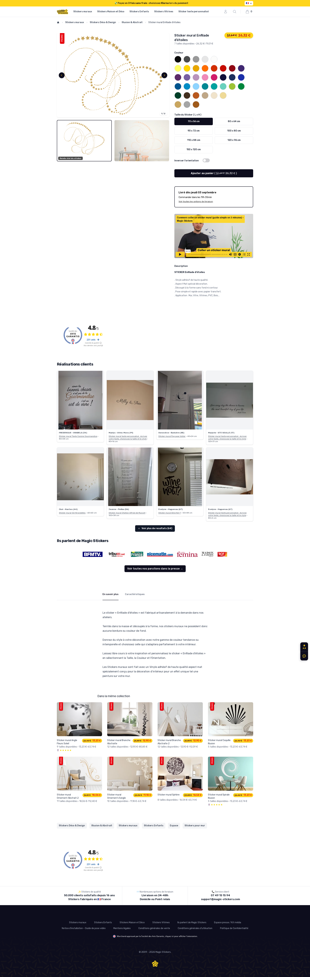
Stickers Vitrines (163, 11)
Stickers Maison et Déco (110, 11)
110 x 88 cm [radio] (193, 140)
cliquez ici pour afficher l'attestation (181, 936)
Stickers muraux (82, 11)
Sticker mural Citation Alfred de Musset (127, 513)
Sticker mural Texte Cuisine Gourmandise (78, 436)
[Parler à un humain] (303, 655)
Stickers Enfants (139, 11)
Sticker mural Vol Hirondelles (72, 513)
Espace (174, 825)
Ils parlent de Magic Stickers (191, 922)
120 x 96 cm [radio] (234, 140)
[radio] (178, 59)
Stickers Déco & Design (103, 22)
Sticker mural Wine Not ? (169, 513)
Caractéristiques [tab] (135, 594)
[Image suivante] (164, 75)
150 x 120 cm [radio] (193, 149)
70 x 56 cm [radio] (194, 121)
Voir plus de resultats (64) (157, 528)
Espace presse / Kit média (227, 922)
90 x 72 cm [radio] (194, 130)
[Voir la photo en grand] (80, 400)
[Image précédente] (62, 75)
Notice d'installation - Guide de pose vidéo (84, 928)
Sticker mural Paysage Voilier (172, 436)
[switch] (206, 160)
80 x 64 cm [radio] (234, 121)
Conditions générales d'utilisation (195, 928)
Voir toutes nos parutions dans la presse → (155, 568)
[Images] (113, 75)
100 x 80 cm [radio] (234, 130)
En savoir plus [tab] (111, 594)
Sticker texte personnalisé (193, 11)
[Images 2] (141, 140)
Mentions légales (122, 928)
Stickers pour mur (195, 825)
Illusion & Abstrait (132, 22)
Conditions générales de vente (154, 928)
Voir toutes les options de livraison (196, 201)
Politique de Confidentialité (234, 928)
